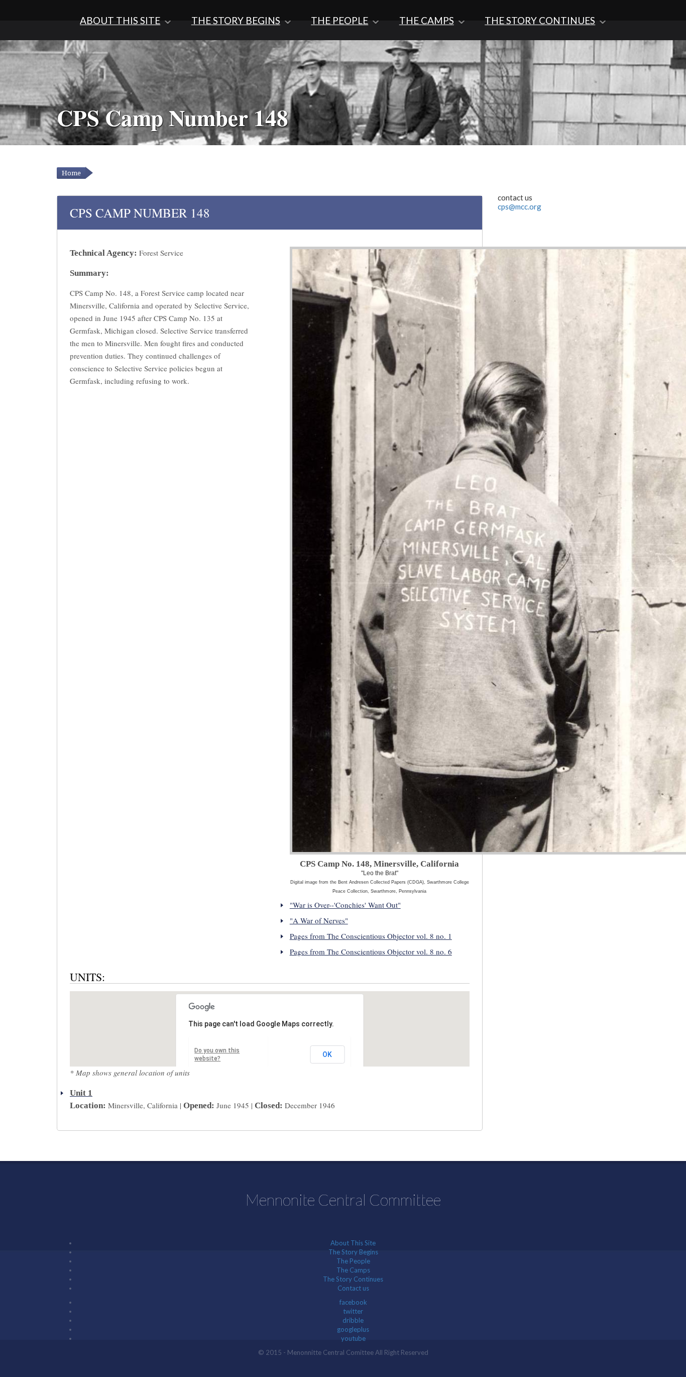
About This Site (120, 20)
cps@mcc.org (519, 206)
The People (339, 20)
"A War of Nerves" (319, 920)
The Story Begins (235, 20)
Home (71, 173)
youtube (353, 1338)
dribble (353, 1320)
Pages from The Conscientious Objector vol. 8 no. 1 (371, 936)
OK (327, 1054)
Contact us (353, 1288)
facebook (353, 1302)
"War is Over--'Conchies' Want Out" (345, 905)
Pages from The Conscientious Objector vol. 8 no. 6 (371, 951)
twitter (353, 1311)
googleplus (353, 1329)
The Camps (426, 20)
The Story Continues (540, 20)
